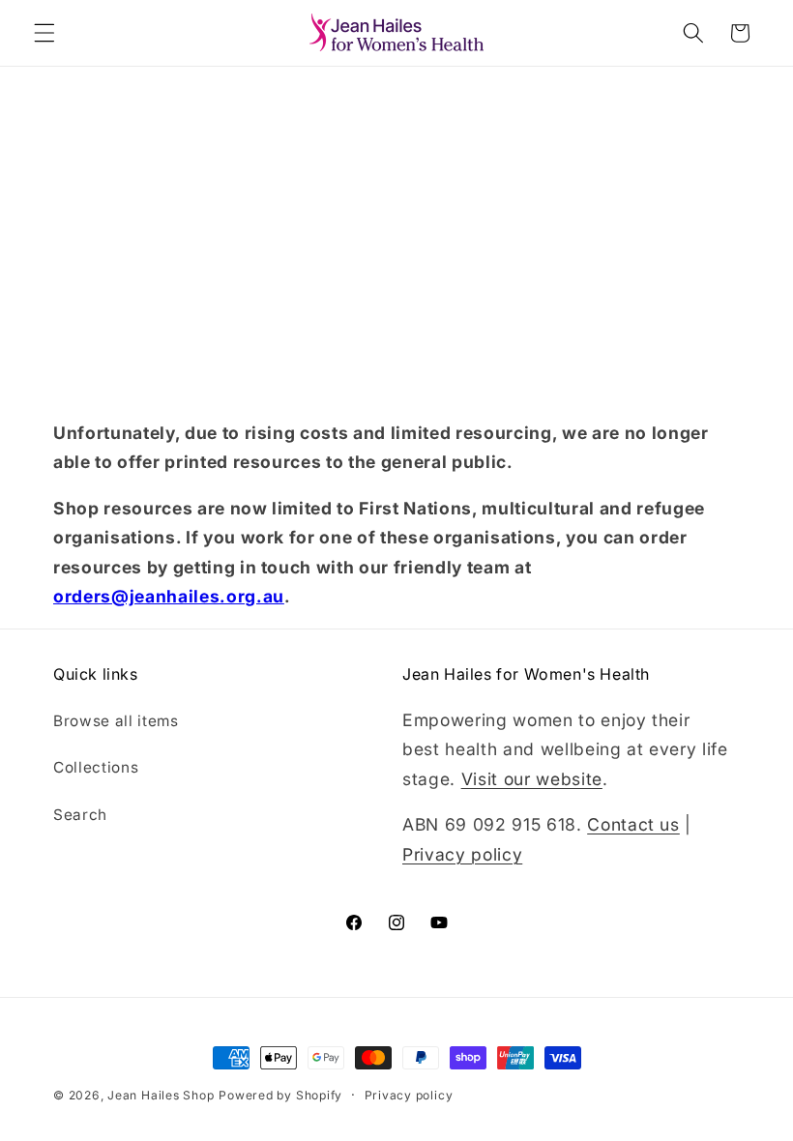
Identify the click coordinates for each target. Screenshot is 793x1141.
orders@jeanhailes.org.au (168, 596)
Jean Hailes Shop (160, 1095)
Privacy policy (462, 854)
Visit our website (531, 779)
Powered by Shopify (280, 1095)
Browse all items (116, 721)
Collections (95, 767)
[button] (44, 33)
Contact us (633, 824)
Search (80, 814)
